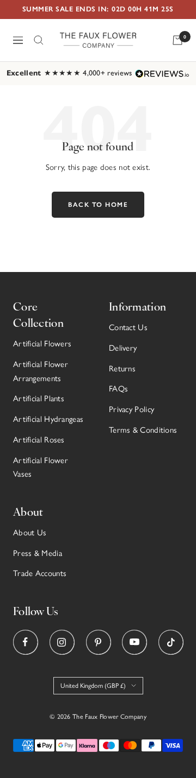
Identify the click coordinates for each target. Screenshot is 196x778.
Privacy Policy (131, 409)
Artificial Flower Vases (40, 467)
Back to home (98, 204)
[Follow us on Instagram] (62, 642)
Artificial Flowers (42, 344)
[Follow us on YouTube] (134, 642)
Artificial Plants (38, 398)
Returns (122, 369)
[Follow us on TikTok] (170, 642)
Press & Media (37, 553)
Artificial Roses (39, 440)
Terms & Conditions (143, 430)
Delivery (123, 348)
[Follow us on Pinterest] (98, 642)
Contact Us (128, 327)
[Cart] (177, 40)
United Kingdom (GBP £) (93, 686)
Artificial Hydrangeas (48, 419)
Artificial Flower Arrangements (40, 371)
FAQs (118, 389)
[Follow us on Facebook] (25, 642)
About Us (29, 532)
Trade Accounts (39, 573)
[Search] (39, 40)
